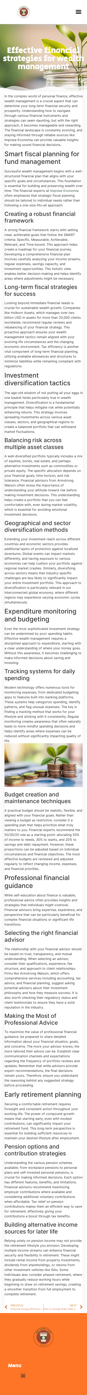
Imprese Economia (64, 191)
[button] (78, 12)
